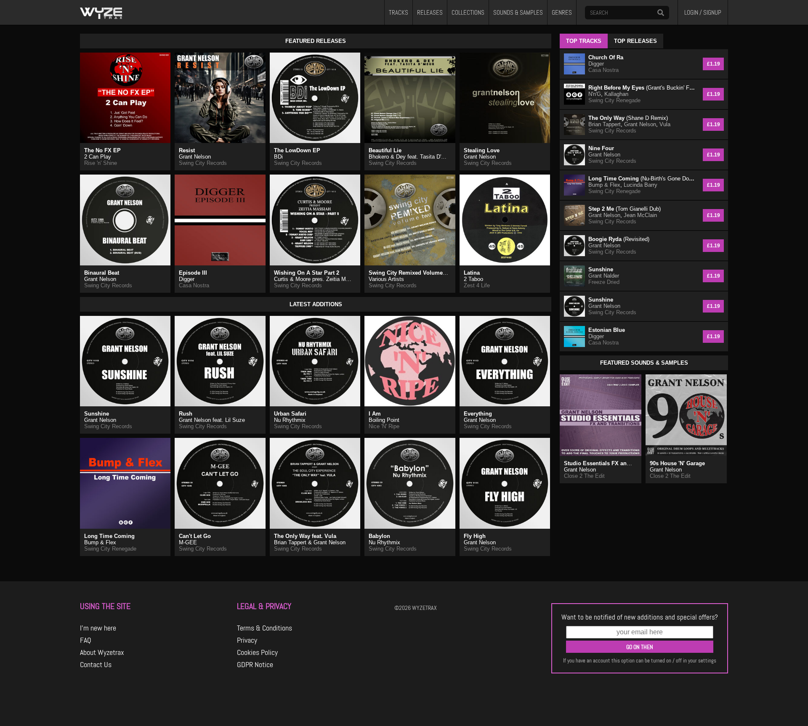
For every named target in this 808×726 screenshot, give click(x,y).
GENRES (562, 12)
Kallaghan (616, 94)
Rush (185, 414)
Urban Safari (290, 414)
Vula (664, 124)
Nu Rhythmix (290, 420)
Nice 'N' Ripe (384, 426)
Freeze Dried (603, 282)
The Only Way (628, 118)
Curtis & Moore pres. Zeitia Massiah (318, 279)
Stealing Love (482, 150)
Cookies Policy (257, 652)
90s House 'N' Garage (677, 463)
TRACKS (398, 12)
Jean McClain (640, 215)
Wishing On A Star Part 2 (306, 273)
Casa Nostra (194, 285)
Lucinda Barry (640, 185)
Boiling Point (384, 420)
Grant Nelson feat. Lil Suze (212, 420)
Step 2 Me (624, 209)
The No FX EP (102, 150)
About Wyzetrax (102, 652)
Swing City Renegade (110, 549)
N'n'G (594, 94)
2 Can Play (97, 157)
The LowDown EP (297, 150)
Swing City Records (203, 163)
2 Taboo (473, 279)
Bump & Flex (100, 542)
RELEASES (430, 12)
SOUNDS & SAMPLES (518, 12)
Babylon (379, 536)
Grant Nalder (603, 276)
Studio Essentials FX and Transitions (612, 463)
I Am (375, 414)
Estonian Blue (606, 330)
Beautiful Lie (385, 150)
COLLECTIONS (468, 12)
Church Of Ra (605, 57)
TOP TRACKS (583, 41)
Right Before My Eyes (642, 88)
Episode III (193, 273)
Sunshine (96, 414)
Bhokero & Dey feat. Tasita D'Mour (411, 157)
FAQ (85, 640)
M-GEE (188, 542)
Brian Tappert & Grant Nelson (310, 542)
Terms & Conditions (264, 628)
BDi (278, 157)
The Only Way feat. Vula (305, 536)
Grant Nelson (195, 157)
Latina (472, 273)
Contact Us (96, 665)
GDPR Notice (255, 665)
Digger (186, 279)
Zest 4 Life (477, 285)
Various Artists (386, 279)
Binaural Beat (101, 273)
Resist (187, 150)
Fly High (475, 536)
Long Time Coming (109, 536)
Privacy (247, 640)
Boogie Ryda (618, 239)
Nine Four (601, 148)
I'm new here (98, 628)
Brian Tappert (604, 124)
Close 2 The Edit (584, 476)
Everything (478, 414)
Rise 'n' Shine (100, 163)
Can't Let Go (195, 536)
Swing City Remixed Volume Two (412, 273)
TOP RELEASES (635, 41)
